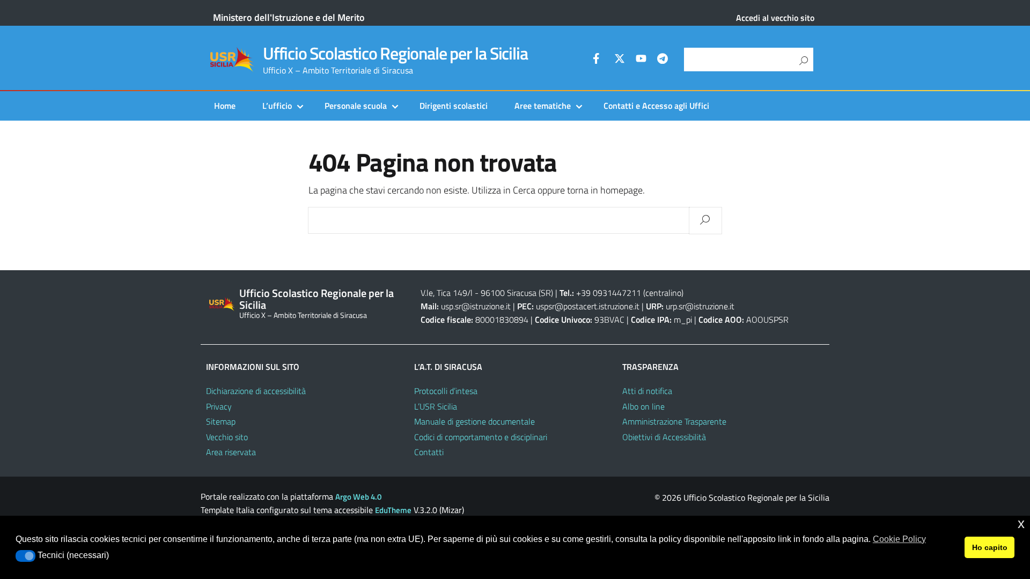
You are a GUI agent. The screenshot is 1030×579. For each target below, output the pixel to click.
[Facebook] (598, 60)
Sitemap (221, 421)
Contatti (429, 452)
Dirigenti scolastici (454, 105)
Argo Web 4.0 (358, 497)
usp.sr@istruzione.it (476, 306)
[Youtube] (641, 60)
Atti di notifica (647, 390)
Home (225, 105)
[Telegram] (662, 60)
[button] (25, 556)
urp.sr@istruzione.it (700, 306)
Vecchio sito (227, 436)
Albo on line (643, 406)
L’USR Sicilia (435, 406)
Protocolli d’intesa (445, 390)
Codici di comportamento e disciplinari (480, 436)
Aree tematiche (542, 105)
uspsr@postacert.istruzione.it (587, 306)
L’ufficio (277, 105)
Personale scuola (356, 105)
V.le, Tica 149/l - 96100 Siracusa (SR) (487, 292)
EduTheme (393, 510)
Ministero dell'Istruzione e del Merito (289, 17)
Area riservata (231, 452)
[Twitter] (619, 60)
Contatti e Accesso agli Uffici (656, 105)
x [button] (1021, 523)
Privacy (219, 406)
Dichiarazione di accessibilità (256, 390)
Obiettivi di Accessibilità (664, 436)
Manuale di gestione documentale (474, 421)
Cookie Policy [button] (899, 539)
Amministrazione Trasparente (674, 421)
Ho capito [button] (989, 547)
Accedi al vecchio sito (775, 17)
